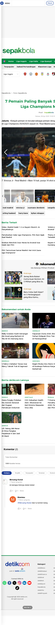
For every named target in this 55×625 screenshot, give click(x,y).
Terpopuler (9, 67)
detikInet (41, 577)
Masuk (50, 3)
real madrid (8, 208)
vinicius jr (20, 208)
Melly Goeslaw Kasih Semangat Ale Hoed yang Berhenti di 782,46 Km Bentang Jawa (15, 336)
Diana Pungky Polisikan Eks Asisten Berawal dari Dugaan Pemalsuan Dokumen (11, 404)
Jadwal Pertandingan (26, 67)
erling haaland (9, 213)
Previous (6, 152)
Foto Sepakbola (20, 93)
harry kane (23, 213)
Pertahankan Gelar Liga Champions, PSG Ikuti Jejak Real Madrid (23, 236)
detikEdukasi (42, 571)
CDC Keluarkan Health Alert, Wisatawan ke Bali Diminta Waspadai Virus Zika (34, 404)
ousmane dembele (36, 208)
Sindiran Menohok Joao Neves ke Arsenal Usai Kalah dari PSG (21, 244)
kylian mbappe (37, 213)
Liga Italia (33, 61)
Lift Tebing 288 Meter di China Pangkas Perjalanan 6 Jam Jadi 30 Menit (11, 432)
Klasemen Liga (44, 67)
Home (11, 61)
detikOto (41, 590)
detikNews (41, 568)
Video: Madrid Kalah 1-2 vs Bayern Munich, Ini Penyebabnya (21, 228)
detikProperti (42, 593)
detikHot (41, 580)
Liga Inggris (21, 61)
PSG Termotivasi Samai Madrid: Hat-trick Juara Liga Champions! (21, 251)
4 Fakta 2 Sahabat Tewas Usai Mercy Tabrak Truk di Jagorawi (15, 365)
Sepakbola (6, 93)
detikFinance (42, 574)
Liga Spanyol (46, 61)
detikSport (41, 584)
